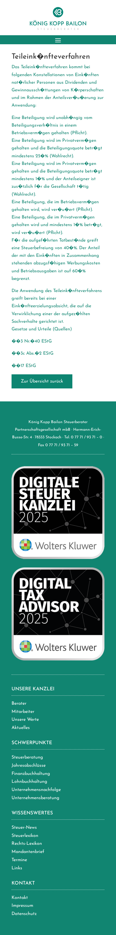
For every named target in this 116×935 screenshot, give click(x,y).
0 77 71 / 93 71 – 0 (86, 437)
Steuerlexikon (25, 836)
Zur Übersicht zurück (42, 381)
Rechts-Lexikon (27, 843)
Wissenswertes (32, 813)
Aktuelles (21, 728)
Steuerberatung (27, 757)
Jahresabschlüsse (29, 765)
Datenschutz (24, 914)
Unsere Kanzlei (33, 689)
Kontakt (23, 883)
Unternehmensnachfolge (36, 790)
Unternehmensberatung (35, 798)
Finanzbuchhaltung (31, 774)
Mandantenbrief (28, 852)
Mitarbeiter (23, 711)
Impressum (22, 905)
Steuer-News (24, 827)
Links (17, 868)
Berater (19, 703)
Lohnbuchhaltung (29, 781)
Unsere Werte (25, 719)
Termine (19, 860)
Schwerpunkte (32, 743)
